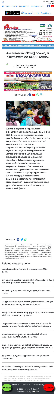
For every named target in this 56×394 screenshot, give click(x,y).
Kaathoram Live (37, 6)
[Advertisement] (28, 214)
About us (15, 385)
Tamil (8, 6)
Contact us (26, 385)
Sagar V (35, 391)
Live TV (49, 387)
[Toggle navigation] (6, 18)
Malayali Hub (24, 6)
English (14, 6)
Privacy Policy (38, 385)
